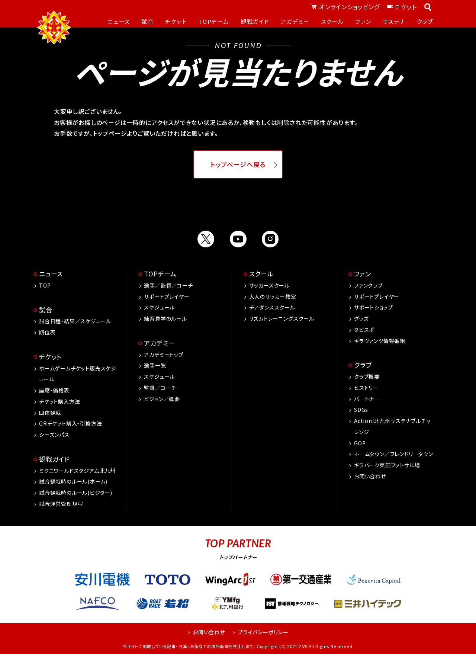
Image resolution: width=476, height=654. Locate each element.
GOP (360, 443)
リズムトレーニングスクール (281, 318)
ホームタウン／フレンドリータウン (393, 454)
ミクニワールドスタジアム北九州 (77, 470)
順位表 (47, 332)
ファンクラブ (368, 285)
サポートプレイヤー (166, 296)
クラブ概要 (367, 376)
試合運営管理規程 (61, 503)
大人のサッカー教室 (272, 296)
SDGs (361, 409)
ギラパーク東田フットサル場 (387, 465)
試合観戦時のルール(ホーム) (73, 481)
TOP (45, 285)
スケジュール (159, 307)
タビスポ (364, 329)
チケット (406, 6)
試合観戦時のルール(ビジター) (75, 492)
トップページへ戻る (238, 165)
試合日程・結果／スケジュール (75, 321)
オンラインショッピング (349, 6)
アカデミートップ (163, 354)
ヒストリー (366, 387)
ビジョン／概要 (162, 399)
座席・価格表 (54, 390)
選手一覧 (155, 365)
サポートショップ (373, 307)
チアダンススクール (272, 307)
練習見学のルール (165, 318)
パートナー (367, 399)
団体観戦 (50, 412)
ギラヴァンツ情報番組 (379, 340)
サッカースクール (269, 285)
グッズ (361, 318)
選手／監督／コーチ (168, 285)
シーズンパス (54, 434)
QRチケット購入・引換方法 (70, 423)
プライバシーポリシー (263, 632)
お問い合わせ (370, 476)
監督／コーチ (160, 387)
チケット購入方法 (59, 401)
